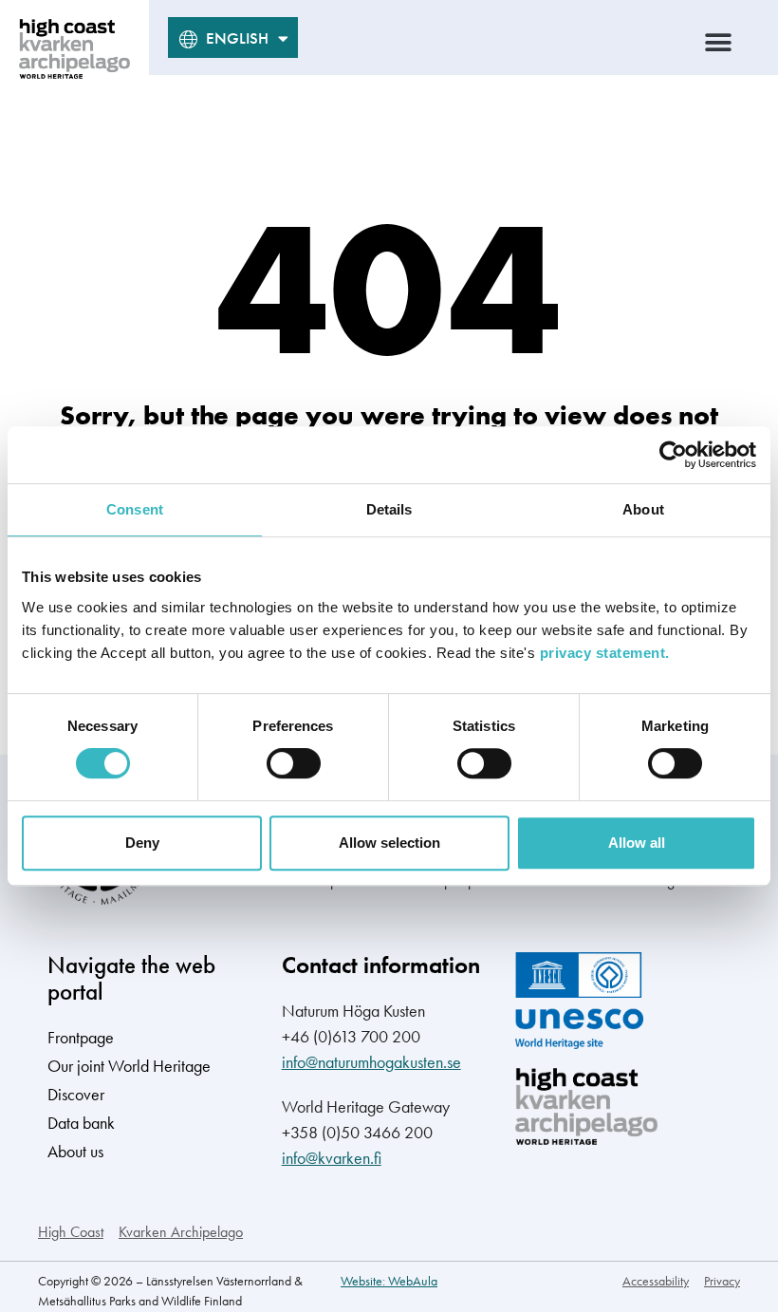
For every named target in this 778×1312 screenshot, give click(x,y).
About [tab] (643, 509)
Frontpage (80, 1037)
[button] (718, 42)
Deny (142, 842)
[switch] (294, 763)
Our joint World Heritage (129, 1066)
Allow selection (389, 842)
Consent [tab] (134, 509)
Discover (75, 1094)
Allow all (636, 842)
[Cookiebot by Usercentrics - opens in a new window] (673, 454)
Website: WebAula (389, 1280)
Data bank (81, 1123)
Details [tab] (389, 509)
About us (75, 1151)
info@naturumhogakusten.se (371, 1062)
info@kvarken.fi (331, 1158)
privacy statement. (605, 653)
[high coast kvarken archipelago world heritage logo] (74, 49)
